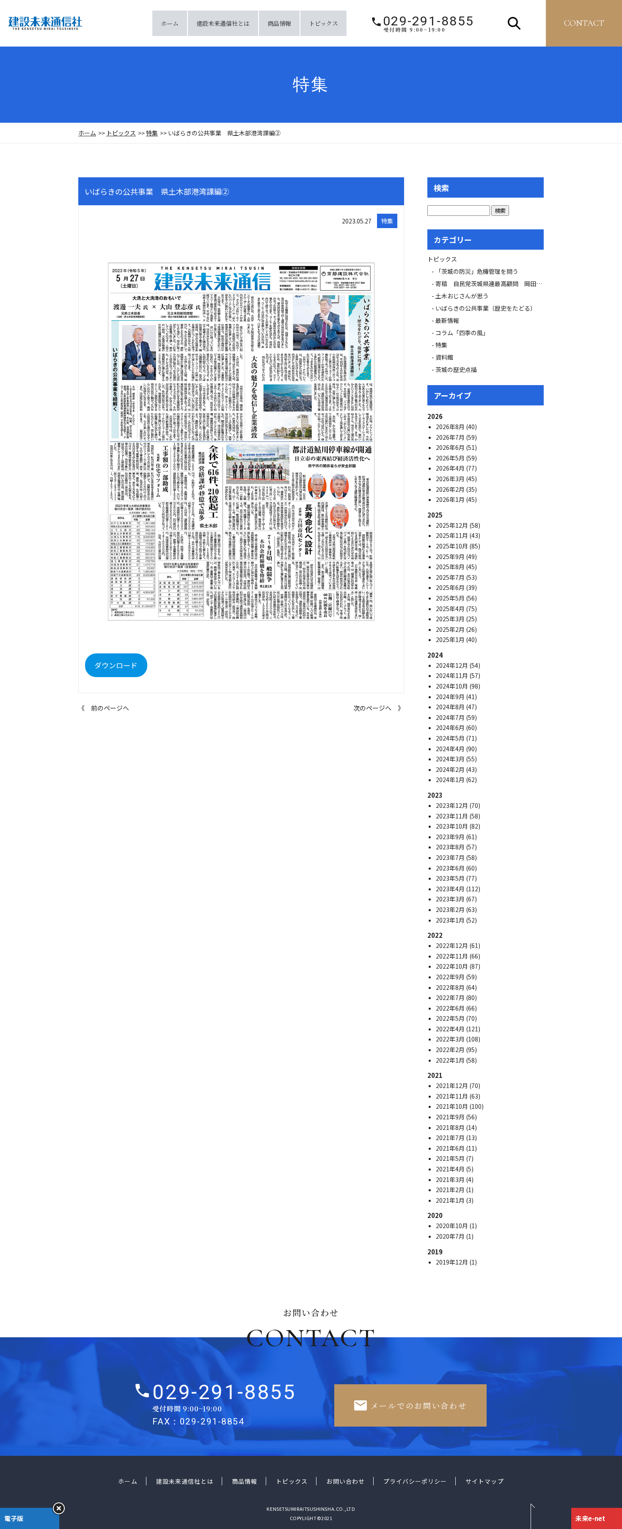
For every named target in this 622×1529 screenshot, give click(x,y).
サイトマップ (484, 1481)
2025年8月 (451, 566)
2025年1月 (451, 639)
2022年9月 (451, 976)
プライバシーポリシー (415, 1481)
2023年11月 (452, 816)
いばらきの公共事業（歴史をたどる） (485, 308)
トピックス (323, 23)
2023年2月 (451, 909)
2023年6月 (451, 868)
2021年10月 (452, 1106)
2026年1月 (451, 499)
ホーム (170, 23)
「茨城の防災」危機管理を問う (476, 271)
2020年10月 (452, 1225)
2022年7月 (451, 997)
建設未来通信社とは (223, 23)
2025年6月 (451, 587)
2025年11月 (452, 535)
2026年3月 (451, 478)
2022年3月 (451, 1039)
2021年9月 (451, 1117)
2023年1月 (451, 920)
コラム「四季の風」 (462, 332)
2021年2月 (451, 1189)
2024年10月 (452, 686)
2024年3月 (451, 759)
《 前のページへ (103, 707)
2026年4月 (451, 468)
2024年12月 (452, 665)
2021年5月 (451, 1158)
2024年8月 (451, 707)
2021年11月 (452, 1096)
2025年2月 (451, 629)
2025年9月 (451, 556)
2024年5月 (451, 738)
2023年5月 (451, 878)
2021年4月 (451, 1169)
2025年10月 (452, 546)
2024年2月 (451, 769)
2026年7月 (451, 437)
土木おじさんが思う (462, 296)
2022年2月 (451, 1049)
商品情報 (279, 23)
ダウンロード (116, 665)
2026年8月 (451, 426)
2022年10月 (452, 966)
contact (584, 23)
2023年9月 (451, 836)
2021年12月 (452, 1085)
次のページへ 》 (378, 707)
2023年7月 (451, 857)
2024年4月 (451, 748)
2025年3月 (451, 618)
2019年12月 (452, 1262)
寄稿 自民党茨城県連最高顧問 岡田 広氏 (497, 283)
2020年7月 (451, 1236)
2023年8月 (451, 847)
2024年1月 (451, 779)
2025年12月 (452, 525)
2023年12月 (452, 805)
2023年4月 (451, 888)
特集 (152, 133)
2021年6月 (451, 1148)
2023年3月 (451, 899)
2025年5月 (451, 598)
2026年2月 (451, 489)
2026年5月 (451, 458)
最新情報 (450, 320)
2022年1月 (451, 1060)
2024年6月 (451, 727)
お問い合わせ (345, 1481)
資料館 (444, 357)
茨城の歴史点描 (456, 369)
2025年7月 (451, 577)
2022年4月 (451, 1029)
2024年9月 (451, 696)
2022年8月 (451, 987)
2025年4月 (451, 608)
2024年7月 (451, 717)
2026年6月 (451, 447)
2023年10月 (452, 826)
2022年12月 (452, 945)
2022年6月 (451, 1008)
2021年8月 (451, 1127)
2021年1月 (451, 1200)
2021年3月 (451, 1179)
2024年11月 (452, 675)
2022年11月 (452, 956)
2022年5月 (451, 1018)
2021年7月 (451, 1137)
